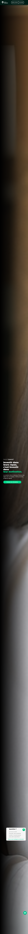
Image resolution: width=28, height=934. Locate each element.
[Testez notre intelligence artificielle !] (25, 913)
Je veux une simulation (12, 482)
